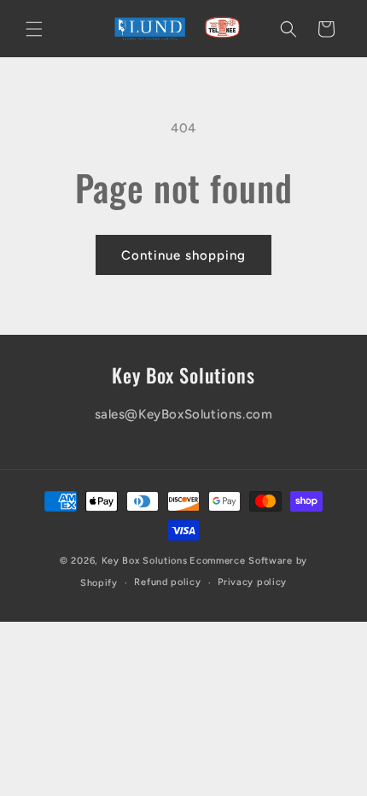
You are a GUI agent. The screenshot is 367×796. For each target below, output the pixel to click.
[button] (34, 29)
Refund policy (167, 582)
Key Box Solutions (145, 560)
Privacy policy (252, 582)
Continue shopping (183, 255)
